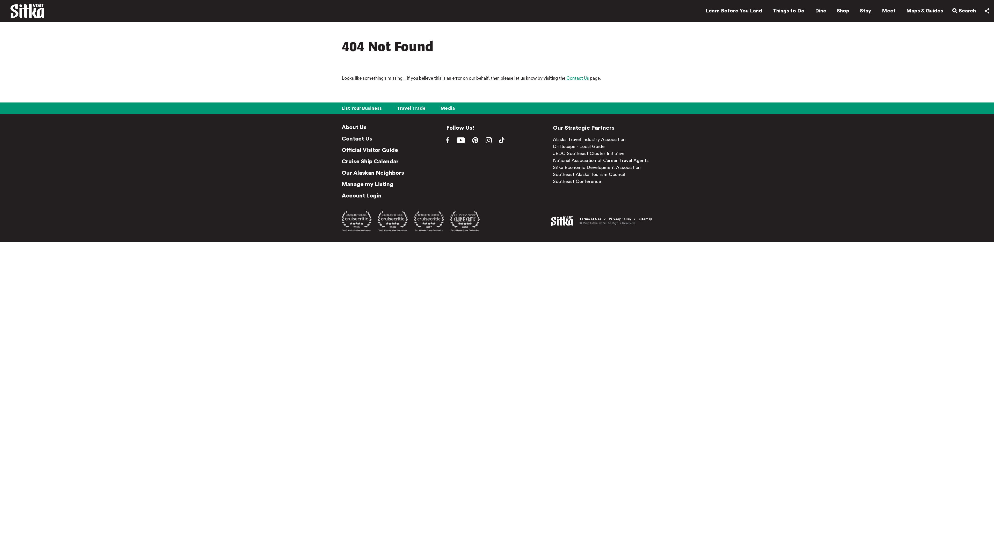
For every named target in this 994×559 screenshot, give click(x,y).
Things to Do (789, 10)
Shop (843, 10)
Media (448, 108)
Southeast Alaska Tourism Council (589, 174)
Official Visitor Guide (370, 150)
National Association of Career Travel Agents (601, 160)
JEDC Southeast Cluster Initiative (589, 153)
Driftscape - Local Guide (579, 146)
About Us (354, 127)
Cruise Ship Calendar (370, 161)
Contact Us (577, 78)
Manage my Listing (367, 184)
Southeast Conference (577, 181)
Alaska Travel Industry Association (589, 139)
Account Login (362, 195)
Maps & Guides (924, 10)
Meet (889, 10)
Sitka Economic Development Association (597, 167)
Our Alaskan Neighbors (373, 173)
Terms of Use (590, 218)
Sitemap (645, 218)
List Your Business (362, 108)
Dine (820, 10)
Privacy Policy (620, 218)
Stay (865, 10)
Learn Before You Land (734, 10)
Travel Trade (411, 108)
